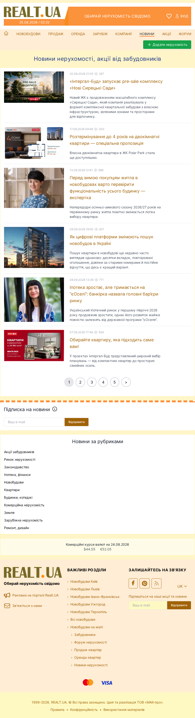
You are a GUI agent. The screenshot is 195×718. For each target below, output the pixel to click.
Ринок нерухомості (19, 459)
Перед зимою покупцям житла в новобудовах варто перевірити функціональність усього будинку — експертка (107, 187)
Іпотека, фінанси (17, 475)
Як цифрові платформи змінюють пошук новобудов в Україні (111, 240)
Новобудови (28, 34)
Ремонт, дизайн (16, 528)
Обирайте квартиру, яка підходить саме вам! (112, 343)
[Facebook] (133, 583)
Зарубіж (100, 34)
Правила (57, 710)
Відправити (76, 422)
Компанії (123, 34)
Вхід (184, 16)
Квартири (12, 490)
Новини (147, 34)
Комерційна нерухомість (24, 505)
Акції (166, 34)
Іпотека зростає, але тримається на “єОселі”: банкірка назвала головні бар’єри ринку (114, 294)
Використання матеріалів (124, 710)
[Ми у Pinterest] (145, 583)
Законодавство (16, 467)
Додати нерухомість (170, 44)
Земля (9, 513)
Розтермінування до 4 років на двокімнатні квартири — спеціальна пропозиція (114, 140)
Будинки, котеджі (18, 497)
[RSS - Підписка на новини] (156, 583)
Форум (185, 34)
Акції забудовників (19, 452)
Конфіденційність (84, 710)
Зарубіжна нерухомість (23, 520)
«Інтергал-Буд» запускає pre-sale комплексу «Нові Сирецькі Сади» (116, 84)
